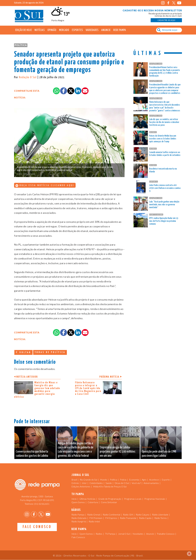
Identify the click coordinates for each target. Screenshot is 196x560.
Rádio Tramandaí (128, 518)
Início (74, 498)
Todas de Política (50, 352)
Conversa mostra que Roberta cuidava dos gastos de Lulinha (32, 453)
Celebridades (96, 483)
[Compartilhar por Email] (85, 90)
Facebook (168, 3)
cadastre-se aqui (166, 20)
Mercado (64, 30)
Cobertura (93, 502)
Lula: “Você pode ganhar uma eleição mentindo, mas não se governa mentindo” (164, 205)
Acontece (154, 479)
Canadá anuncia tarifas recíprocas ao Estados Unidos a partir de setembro (164, 153)
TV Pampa (110, 533)
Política (21, 45)
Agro (144, 479)
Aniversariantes (151, 483)
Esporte (166, 479)
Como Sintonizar (109, 502)
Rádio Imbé (94, 521)
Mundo (103, 479)
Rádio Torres (160, 518)
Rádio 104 (128, 514)
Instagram (163, 3)
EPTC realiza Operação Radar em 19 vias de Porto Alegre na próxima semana (163, 221)
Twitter (173, 3)
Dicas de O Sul (122, 483)
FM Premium (95, 518)
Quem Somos (78, 502)
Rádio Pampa (77, 514)
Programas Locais (132, 498)
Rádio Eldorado (79, 518)
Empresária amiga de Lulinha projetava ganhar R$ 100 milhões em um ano (117, 451)
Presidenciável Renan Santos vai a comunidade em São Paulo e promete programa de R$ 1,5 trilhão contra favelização (164, 71)
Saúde (109, 483)
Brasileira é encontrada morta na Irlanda (163, 170)
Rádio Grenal (93, 514)
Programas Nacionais (154, 498)
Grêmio (75, 483)
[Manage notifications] (189, 553)
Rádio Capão (145, 518)
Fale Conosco (37, 527)
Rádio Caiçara (142, 514)
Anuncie (106, 30)
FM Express (111, 518)
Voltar (24, 352)
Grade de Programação (109, 498)
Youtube (179, 3)
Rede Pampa (119, 30)
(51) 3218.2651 (41, 503)
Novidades (138, 533)
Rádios (99, 533)
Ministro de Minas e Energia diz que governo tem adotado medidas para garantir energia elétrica (37, 389)
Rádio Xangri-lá (78, 521)
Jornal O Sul (29, 15)
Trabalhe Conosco (165, 533)
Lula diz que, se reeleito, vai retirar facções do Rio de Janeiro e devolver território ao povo (164, 122)
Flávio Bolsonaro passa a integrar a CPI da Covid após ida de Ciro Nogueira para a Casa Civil (88, 388)
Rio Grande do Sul (88, 479)
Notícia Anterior (27, 376)
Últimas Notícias (87, 498)
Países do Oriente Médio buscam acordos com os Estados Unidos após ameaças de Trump (162, 139)
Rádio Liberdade (160, 514)
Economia (134, 479)
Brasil (74, 479)
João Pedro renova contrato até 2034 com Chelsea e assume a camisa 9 (165, 188)
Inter (84, 483)
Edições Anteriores (80, 486)
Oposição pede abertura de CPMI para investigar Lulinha (159, 453)
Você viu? (136, 483)
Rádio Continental (111, 514)
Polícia (123, 479)
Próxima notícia (109, 376)
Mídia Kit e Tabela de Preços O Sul (109, 486)
